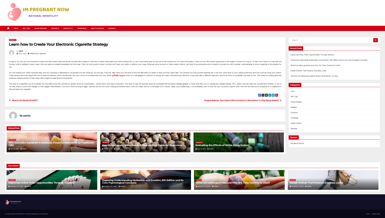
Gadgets (55, 28)
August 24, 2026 (16, 186)
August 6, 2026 (298, 186)
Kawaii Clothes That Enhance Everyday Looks (308, 71)
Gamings (112, 28)
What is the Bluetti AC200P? (25, 100)
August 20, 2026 (110, 186)
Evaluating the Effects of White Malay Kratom (222, 145)
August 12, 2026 (204, 186)
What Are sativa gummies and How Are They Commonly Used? (315, 65)
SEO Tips (26, 28)
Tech (16, 28)
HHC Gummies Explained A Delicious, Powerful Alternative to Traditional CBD (51, 144)
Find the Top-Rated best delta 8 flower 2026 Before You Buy (314, 76)
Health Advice (97, 28)
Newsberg (34, 214)
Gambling (12, 180)
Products (68, 28)
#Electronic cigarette (38, 53)
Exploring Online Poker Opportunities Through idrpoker (312, 55)
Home (368, 214)
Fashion (292, 180)
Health (199, 180)
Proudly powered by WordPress (15, 214)
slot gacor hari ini (297, 143)
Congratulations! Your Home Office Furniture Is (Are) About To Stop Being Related (241, 100)
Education (106, 177)
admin (21, 51)
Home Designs (40, 28)
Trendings (82, 28)
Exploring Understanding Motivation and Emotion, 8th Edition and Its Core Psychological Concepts (329, 60)
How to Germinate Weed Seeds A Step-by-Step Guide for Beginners (142, 145)
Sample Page (376, 214)
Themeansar (44, 214)
